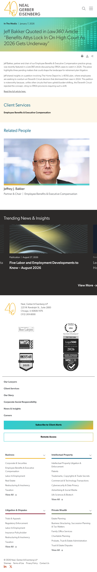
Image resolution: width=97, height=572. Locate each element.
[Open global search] (84, 8)
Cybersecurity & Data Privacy (65, 485)
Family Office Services (62, 531)
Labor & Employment (15, 476)
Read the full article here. (15, 91)
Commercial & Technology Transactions (70, 481)
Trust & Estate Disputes (62, 546)
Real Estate (10, 481)
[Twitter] (10, 567)
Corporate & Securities (16, 463)
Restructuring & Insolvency (17, 485)
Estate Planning (59, 519)
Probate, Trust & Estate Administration (69, 541)
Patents (55, 471)
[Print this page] (82, 56)
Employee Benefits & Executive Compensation (27, 113)
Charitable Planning (61, 536)
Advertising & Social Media (64, 490)
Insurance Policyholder (16, 533)
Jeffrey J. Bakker (14, 189)
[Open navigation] (91, 8)
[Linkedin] (5, 567)
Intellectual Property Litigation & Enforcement (66, 465)
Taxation (9, 490)
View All (9, 495)
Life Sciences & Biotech (62, 495)
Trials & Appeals (13, 519)
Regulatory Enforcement (16, 523)
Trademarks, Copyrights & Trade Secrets (71, 476)
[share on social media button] (92, 56)
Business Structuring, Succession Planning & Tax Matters (71, 525)
